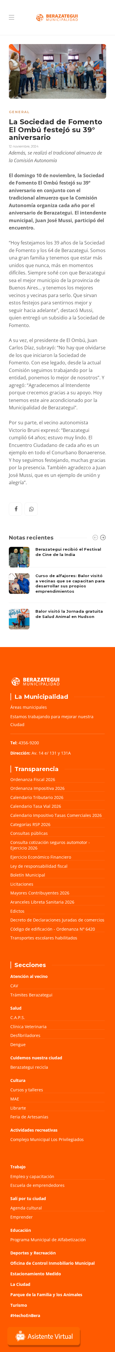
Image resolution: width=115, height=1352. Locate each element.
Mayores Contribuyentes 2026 (39, 893)
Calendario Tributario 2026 (36, 797)
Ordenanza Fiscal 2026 (32, 779)
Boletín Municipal (27, 875)
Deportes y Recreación (33, 1253)
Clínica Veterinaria (28, 1026)
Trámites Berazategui (31, 995)
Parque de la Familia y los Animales (46, 1294)
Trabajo (18, 1167)
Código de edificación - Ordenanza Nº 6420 (52, 929)
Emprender (21, 1217)
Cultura (17, 1080)
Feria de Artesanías (29, 1117)
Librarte (18, 1108)
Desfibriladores (25, 1035)
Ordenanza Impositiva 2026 (37, 788)
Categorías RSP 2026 (30, 824)
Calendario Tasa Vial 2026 (35, 806)
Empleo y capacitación (32, 1176)
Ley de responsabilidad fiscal (39, 866)
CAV (14, 986)
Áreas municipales (28, 707)
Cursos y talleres (26, 1090)
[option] (57, 588)
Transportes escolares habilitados (43, 938)
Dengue (18, 1044)
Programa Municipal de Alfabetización (48, 1239)
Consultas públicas (29, 833)
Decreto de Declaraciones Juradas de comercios (57, 920)
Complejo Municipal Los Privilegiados (47, 1139)
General (19, 112)
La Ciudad (20, 1284)
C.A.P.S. (17, 1017)
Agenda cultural (26, 1208)
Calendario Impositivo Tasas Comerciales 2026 (56, 815)
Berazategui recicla (29, 1067)
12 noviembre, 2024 (24, 146)
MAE (14, 1099)
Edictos (17, 911)
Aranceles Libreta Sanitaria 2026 (42, 902)
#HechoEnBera (25, 1315)
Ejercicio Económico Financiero (40, 857)
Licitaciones (21, 884)
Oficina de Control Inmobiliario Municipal (52, 1263)
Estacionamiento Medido (35, 1273)
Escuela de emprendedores (37, 1185)
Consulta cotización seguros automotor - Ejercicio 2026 (50, 845)
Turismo (18, 1305)
